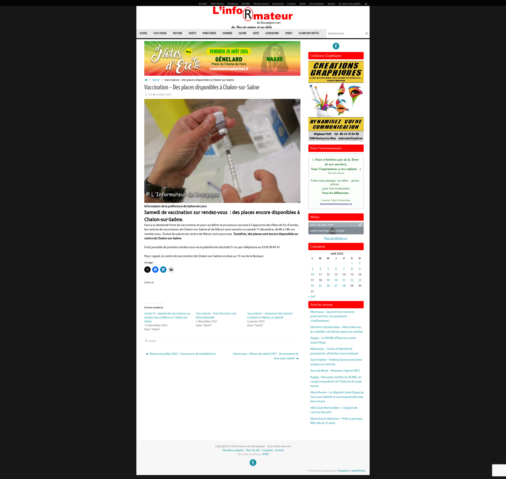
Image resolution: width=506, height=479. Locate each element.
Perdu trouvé (261, 3)
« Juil (311, 296)
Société (246, 3)
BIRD (265, 454)
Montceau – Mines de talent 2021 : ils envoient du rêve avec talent (266, 356)
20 (336, 280)
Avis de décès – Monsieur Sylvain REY (335, 371)
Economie (278, 3)
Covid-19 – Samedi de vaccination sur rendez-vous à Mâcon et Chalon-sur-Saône (167, 317)
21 (344, 280)
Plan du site (253, 450)
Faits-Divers (217, 3)
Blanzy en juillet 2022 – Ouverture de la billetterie (182, 354)
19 (328, 280)
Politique (233, 3)
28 (344, 286)
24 (312, 286)
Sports (331, 3)
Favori (152, 341)
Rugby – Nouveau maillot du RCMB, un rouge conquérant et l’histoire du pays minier (336, 381)
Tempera (343, 470)
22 (351, 280)
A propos (267, 450)
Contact (279, 450)
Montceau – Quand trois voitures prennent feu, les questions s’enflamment (332, 316)
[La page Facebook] (336, 46)
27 (336, 286)
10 (312, 274)
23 (359, 280)
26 (328, 286)
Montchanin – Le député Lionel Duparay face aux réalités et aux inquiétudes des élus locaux (337, 397)
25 (320, 286)
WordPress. (359, 470)
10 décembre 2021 (160, 94)
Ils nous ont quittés (350, 3)
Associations (316, 3)
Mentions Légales (233, 450)
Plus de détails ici (335, 238)
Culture (291, 3)
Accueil (203, 3)
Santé (302, 3)
